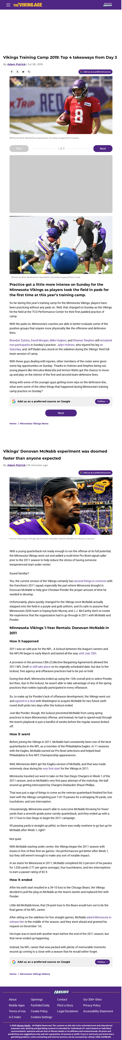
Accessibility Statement (98, 1011)
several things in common (90, 581)
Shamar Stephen (83, 340)
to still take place (40, 666)
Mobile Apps (17, 1005)
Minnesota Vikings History (35, 974)
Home (13, 423)
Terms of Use (17, 1011)
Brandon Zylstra (20, 340)
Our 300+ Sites (92, 999)
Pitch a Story (65, 1005)
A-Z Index (15, 1017)
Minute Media (23, 1025)
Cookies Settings (41, 1017)
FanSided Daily (40, 1005)
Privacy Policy (92, 1005)
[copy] (29, 71)
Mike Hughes (58, 340)
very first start (52, 768)
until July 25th (87, 653)
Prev (19, 148)
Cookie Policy (39, 1011)
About (13, 999)
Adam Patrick (16, 64)
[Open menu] (8, 5)
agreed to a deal (25, 701)
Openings (37, 999)
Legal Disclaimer (67, 1011)
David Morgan (39, 340)
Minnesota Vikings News (34, 423)
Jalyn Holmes (66, 344)
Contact (62, 999)
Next (103, 148)
